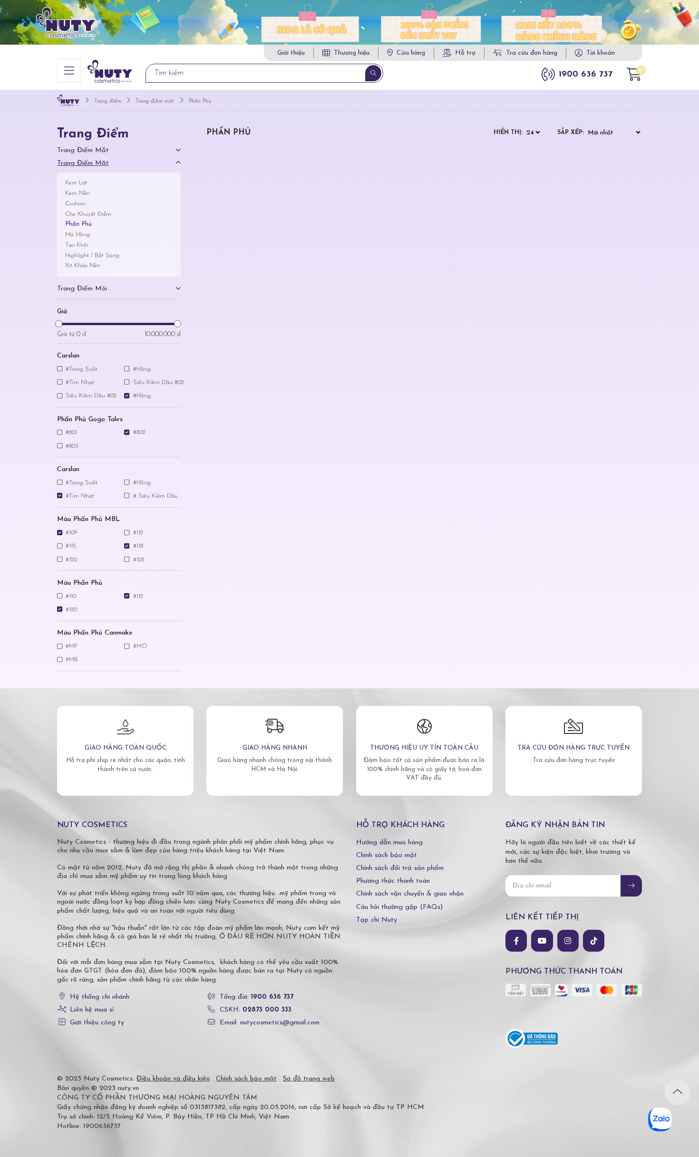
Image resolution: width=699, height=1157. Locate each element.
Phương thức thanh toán (393, 881)
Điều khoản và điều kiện (173, 1078)
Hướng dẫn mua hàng (389, 842)
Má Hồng (77, 234)
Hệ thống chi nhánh (99, 997)
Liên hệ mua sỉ (92, 1009)
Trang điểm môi (82, 288)
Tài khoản (600, 53)
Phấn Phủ (78, 224)
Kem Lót (76, 183)
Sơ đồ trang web (309, 1078)
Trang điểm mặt (83, 163)
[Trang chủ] (68, 101)
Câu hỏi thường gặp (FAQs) (399, 907)
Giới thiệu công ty (97, 1022)
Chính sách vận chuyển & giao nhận (410, 893)
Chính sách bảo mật (386, 855)
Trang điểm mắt (83, 150)
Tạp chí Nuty (376, 920)
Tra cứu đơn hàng (531, 53)
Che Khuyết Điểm (88, 214)
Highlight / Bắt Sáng (92, 255)
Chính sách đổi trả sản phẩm (400, 868)
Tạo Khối (76, 245)
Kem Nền (77, 193)
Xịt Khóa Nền (82, 265)
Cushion (75, 204)
